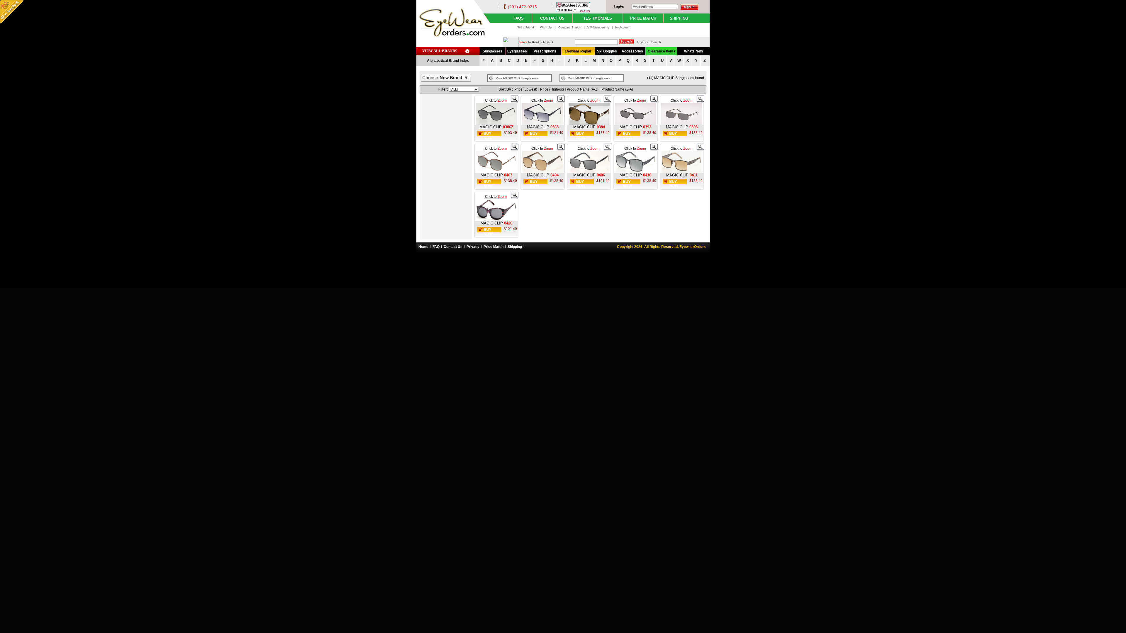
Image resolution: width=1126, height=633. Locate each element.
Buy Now (488, 135)
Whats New (693, 51)
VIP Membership (598, 27)
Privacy (473, 247)
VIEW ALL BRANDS (439, 51)
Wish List (546, 27)
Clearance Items (661, 51)
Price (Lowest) (525, 89)
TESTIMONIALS (597, 18)
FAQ (436, 247)
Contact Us (453, 247)
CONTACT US (552, 18)
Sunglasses (492, 51)
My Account (622, 27)
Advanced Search (649, 42)
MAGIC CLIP (490, 127)
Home (423, 247)
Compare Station (570, 27)
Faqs (518, 18)
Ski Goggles (607, 51)
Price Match (493, 247)
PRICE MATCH (643, 18)
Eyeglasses (517, 51)
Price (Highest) (552, 89)
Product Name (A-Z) (582, 89)
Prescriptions (545, 51)
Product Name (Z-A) (617, 89)
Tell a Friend (526, 27)
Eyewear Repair (578, 51)
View (517, 78)
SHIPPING (679, 18)
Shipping (515, 247)
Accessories (632, 51)
